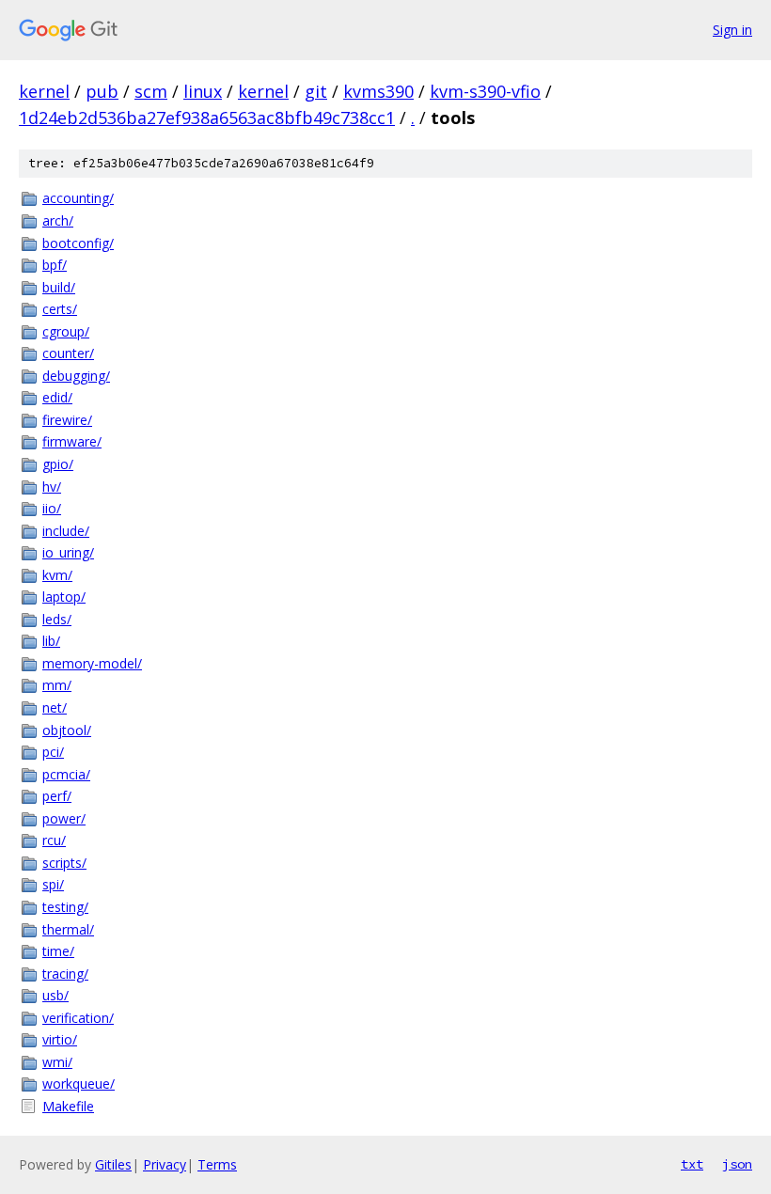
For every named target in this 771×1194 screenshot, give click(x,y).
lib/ (51, 641)
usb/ (55, 995)
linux (202, 91)
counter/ (68, 353)
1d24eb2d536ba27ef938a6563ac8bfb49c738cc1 (207, 117)
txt (692, 1163)
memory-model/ (92, 663)
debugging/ (76, 376)
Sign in (732, 30)
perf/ (56, 796)
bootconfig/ (78, 243)
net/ (54, 707)
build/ (58, 287)
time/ (58, 951)
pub (102, 91)
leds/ (56, 619)
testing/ (65, 907)
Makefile (68, 1106)
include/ (65, 531)
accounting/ (78, 198)
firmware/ (72, 441)
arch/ (57, 220)
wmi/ (57, 1062)
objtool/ (66, 730)
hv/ (51, 486)
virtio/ (59, 1039)
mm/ (56, 685)
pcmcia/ (66, 774)
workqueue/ (78, 1083)
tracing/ (65, 973)
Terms (217, 1164)
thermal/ (68, 929)
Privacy (164, 1164)
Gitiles (113, 1164)
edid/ (57, 397)
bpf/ (54, 265)
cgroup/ (65, 331)
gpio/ (57, 464)
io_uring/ (68, 552)
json (737, 1163)
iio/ (51, 508)
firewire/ (67, 420)
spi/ (53, 884)
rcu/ (54, 840)
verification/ (78, 1018)
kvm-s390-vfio (485, 91)
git (316, 91)
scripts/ (64, 863)
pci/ (53, 752)
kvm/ (57, 575)
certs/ (59, 309)
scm (150, 91)
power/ (64, 818)
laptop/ (64, 596)
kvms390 (378, 91)
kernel (44, 91)
